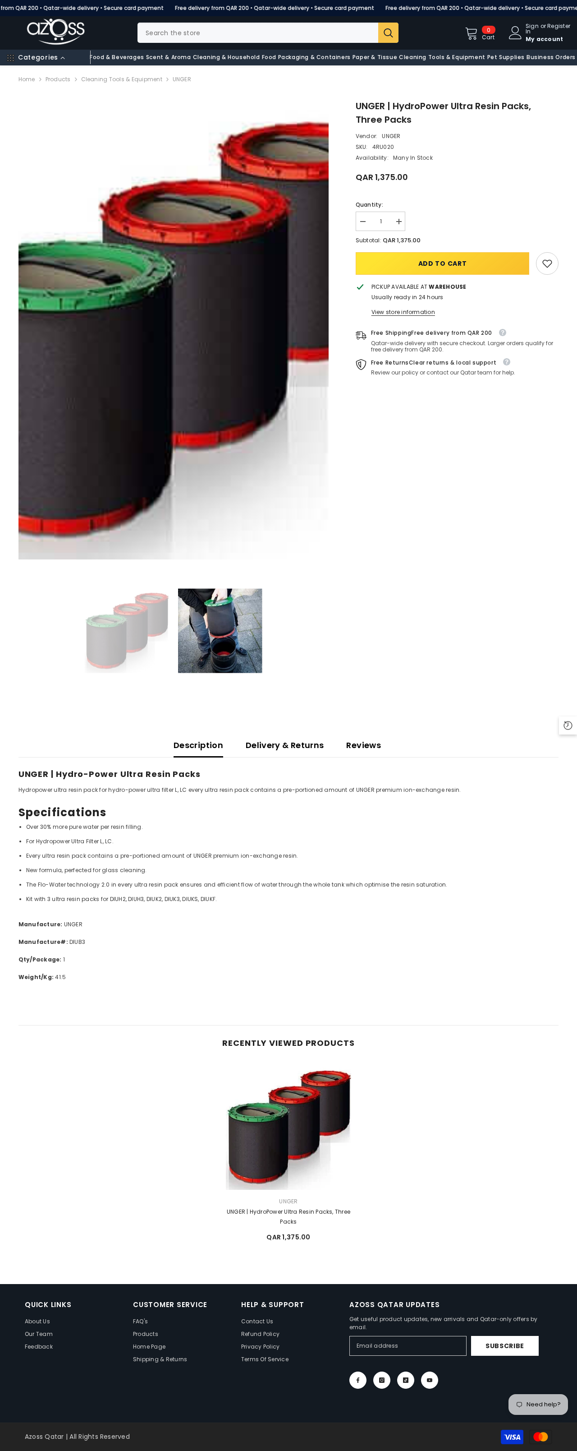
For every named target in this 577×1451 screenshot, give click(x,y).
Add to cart (442, 263)
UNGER (391, 136)
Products (58, 79)
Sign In (532, 28)
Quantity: (369, 204)
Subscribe (504, 1345)
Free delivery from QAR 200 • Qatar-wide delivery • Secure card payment (274, 8)
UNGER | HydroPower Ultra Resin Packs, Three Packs (288, 1216)
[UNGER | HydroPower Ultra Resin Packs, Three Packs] (288, 1127)
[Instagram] (381, 1380)
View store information (403, 312)
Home (26, 79)
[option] (173, 329)
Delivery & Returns (285, 745)
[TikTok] (405, 1380)
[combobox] (257, 33)
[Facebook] (357, 1380)
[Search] (267, 33)
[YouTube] (429, 1380)
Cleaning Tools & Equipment (121, 79)
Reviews (363, 745)
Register (558, 26)
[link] (547, 263)
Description (198, 745)
